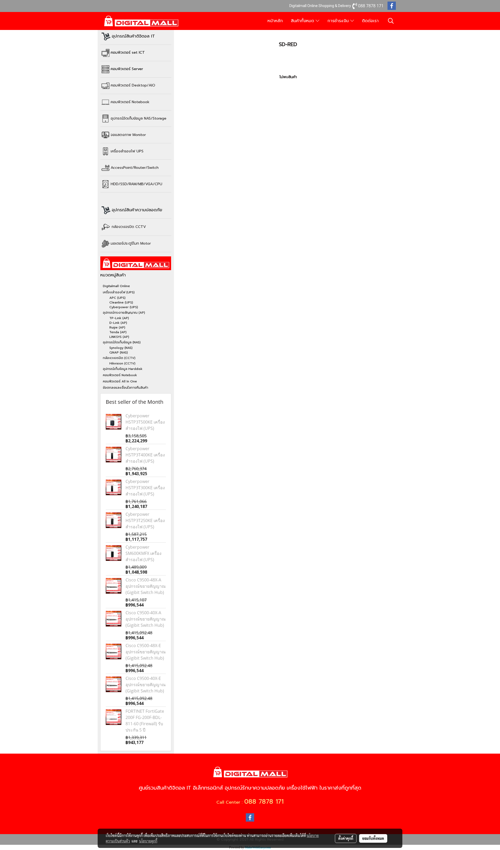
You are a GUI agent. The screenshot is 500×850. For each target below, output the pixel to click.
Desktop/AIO (133, 85)
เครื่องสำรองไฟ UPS (127, 151)
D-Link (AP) (118, 322)
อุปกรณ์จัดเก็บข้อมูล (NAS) (122, 342)
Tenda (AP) (118, 332)
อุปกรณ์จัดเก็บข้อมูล (138, 118)
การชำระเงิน (338, 21)
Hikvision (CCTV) (122, 363)
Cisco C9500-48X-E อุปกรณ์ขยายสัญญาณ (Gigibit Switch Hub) (146, 652)
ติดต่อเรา (370, 21)
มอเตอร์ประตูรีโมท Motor (131, 243)
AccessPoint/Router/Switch (135, 167)
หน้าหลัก (275, 21)
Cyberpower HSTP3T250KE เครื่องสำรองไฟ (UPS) (145, 520)
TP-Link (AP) (119, 318)
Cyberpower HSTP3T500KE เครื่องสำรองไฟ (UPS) (145, 422)
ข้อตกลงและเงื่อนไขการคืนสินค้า (125, 387)
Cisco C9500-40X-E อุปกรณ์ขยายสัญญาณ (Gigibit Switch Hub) (146, 684)
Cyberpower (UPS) (123, 307)
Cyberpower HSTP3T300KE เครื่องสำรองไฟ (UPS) (145, 488)
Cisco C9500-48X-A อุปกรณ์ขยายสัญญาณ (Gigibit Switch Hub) (146, 586)
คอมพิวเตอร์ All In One (120, 381)
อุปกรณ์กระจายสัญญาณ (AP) (124, 312)
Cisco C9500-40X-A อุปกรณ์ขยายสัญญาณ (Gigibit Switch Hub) (146, 619)
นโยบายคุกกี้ (148, 841)
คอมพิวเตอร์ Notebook (120, 375)
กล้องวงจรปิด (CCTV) (119, 358)
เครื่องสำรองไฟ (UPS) (119, 292)
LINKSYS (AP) (119, 336)
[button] (391, 21)
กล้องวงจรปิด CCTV (128, 226)
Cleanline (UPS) (121, 302)
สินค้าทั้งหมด (303, 21)
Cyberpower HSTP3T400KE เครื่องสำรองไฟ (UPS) (145, 455)
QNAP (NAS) (118, 352)
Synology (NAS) (121, 347)
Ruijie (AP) (117, 327)
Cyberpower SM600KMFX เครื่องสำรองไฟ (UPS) (143, 553)
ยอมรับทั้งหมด (373, 838)
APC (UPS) (117, 297)
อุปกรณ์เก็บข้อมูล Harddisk (122, 369)
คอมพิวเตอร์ (130, 101)
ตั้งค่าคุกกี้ (345, 838)
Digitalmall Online (116, 286)
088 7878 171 (264, 801)
